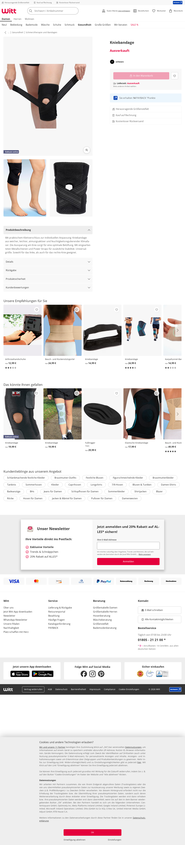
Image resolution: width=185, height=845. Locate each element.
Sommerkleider (116, 491)
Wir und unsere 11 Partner (52, 747)
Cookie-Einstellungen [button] (129, 689)
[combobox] (59, 10)
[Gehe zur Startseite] (9, 11)
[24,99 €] (62, 330)
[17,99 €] (142, 413)
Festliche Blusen (94, 477)
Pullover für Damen (101, 498)
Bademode (32, 24)
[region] (92, 791)
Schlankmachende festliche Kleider (26, 477)
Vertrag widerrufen (33, 689)
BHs (32, 491)
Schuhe (57, 24)
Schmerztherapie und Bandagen (41, 32)
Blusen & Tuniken (142, 484)
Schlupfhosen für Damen (85, 491)
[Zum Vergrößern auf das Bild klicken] (86, 150)
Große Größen (103, 24)
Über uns (8, 607)
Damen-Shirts (168, 484)
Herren (17, 19)
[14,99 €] (102, 330)
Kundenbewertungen (17, 287)
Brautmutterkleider (163, 477)
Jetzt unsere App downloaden (32, 666)
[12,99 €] (22, 330)
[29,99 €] (102, 413)
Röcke (10, 498)
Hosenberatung (101, 615)
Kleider (55, 484)
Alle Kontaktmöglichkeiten (159, 619)
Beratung (99, 601)
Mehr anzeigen (145, 554)
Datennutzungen (133, 747)
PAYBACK (53, 627)
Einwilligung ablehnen (74, 839)
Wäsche (45, 24)
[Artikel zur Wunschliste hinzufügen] (174, 75)
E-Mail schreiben (152, 610)
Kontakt (143, 601)
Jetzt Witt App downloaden (17, 611)
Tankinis (11, 484)
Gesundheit (84, 24)
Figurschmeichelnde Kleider (128, 477)
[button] (4, 32)
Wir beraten (120, 24)
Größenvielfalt (101, 623)
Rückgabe (11, 270)
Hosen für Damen (32, 498)
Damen (6, 19)
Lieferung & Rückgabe (60, 607)
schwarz (120, 61)
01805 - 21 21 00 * (152, 640)
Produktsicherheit (15, 279)
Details (9, 261)
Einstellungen (114, 839)
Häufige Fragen (56, 619)
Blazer (159, 491)
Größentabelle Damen (105, 607)
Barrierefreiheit (78, 689)
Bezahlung (54, 615)
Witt (6, 601)
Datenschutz (61, 689)
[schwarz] (112, 61)
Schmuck (69, 24)
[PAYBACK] (178, 2)
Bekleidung (16, 24)
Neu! (4, 24)
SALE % (134, 24)
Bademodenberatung (104, 627)
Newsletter (9, 615)
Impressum (94, 689)
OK (92, 832)
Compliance (109, 689)
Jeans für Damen (53, 491)
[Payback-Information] (175, 689)
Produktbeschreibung (18, 229)
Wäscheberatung (102, 619)
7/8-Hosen (117, 484)
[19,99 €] (62, 413)
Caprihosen (75, 484)
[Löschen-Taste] (75, 11)
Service (53, 601)
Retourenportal (56, 611)
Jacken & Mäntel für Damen (67, 498)
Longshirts (96, 484)
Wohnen (29, 19)
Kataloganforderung (59, 623)
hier (139, 762)
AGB (50, 689)
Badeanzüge (13, 491)
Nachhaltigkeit (11, 627)
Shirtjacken (140, 491)
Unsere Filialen (11, 623)
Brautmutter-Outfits (65, 477)
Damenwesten (130, 498)
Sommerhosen (34, 484)
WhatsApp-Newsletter (15, 619)
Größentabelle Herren (105, 611)
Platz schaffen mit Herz (15, 631)
